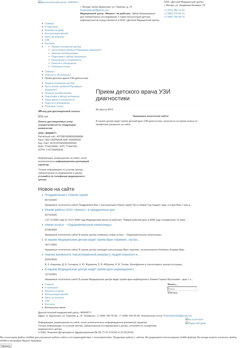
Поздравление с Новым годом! (66, 194)
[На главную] (59, 1)
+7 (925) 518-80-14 (174, 13)
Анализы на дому (54, 290)
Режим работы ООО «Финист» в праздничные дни (80, 209)
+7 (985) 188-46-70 (174, 16)
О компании (51, 287)
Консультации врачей (56, 294)
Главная (49, 284)
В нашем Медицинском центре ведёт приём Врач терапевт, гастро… (92, 239)
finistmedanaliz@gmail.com (94, 10)
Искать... (173, 284)
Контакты (50, 304)
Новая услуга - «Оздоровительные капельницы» (78, 224)
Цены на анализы (54, 297)
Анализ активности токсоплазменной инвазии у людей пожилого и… (92, 254)
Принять (5, 346)
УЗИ (47, 300)
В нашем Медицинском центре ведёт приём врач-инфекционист (89, 269)
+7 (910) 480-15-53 (174, 10)
